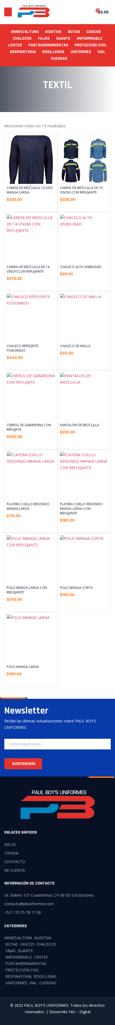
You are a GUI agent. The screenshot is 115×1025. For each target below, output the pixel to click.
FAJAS (44, 38)
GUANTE (63, 38)
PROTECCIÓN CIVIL (91, 45)
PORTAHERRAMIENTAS (48, 45)
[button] (8, 12)
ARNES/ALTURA (25, 32)
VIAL (101, 52)
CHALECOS (22, 38)
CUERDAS (59, 58)
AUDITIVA (53, 32)
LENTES (15, 45)
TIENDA (11, 853)
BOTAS (74, 32)
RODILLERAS (53, 52)
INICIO (10, 844)
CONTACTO (14, 861)
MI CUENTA (14, 870)
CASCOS (93, 32)
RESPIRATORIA (23, 52)
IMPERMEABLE (89, 38)
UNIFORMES (81, 52)
